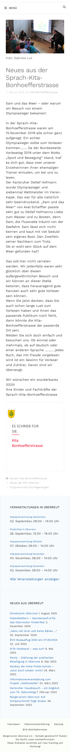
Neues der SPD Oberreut (24, 482)
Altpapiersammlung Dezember (27, 566)
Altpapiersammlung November (27, 554)
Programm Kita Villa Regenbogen (29, 487)
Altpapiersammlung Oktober (26, 541)
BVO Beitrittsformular (35, 729)
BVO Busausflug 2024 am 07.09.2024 (33, 639)
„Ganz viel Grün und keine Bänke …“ (33, 630)
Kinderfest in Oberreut (23, 529)
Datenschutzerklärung (36, 724)
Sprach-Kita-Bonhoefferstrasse (28, 478)
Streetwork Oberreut (24, 613)
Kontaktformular (44, 739)
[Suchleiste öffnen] (64, 7)
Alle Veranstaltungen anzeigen (34, 579)
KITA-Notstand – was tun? (27, 648)
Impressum (13, 724)
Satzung (58, 724)
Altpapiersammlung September (28, 517)
